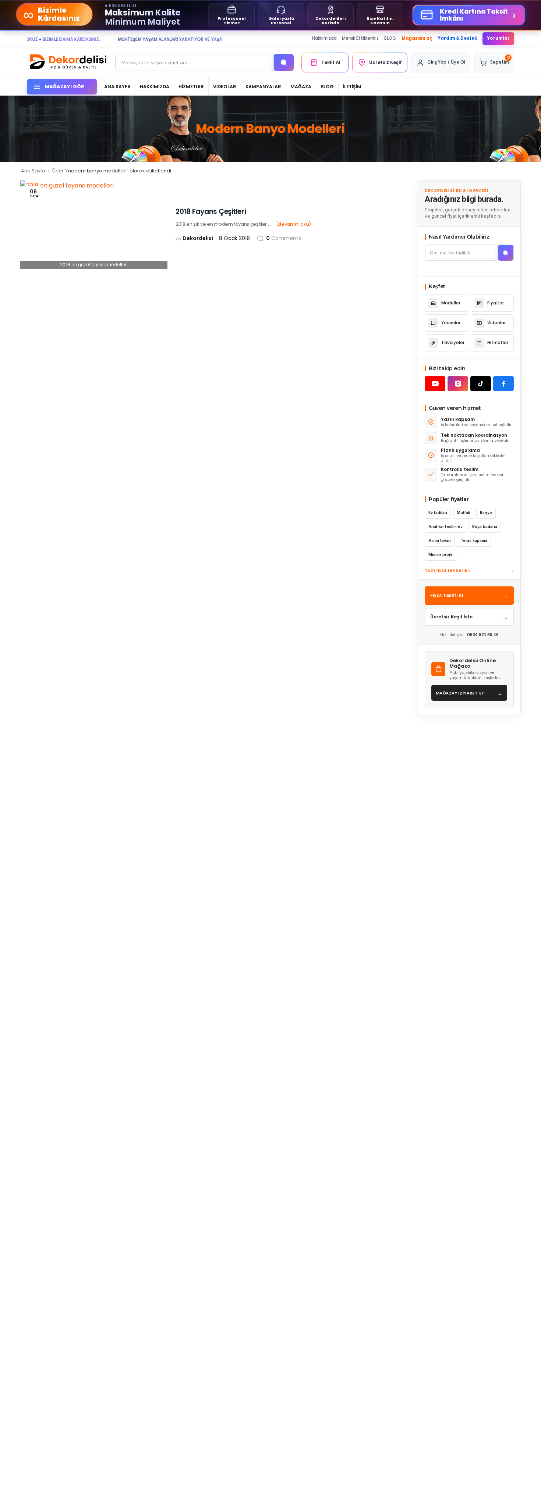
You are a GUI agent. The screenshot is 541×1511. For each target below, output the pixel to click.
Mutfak (463, 512)
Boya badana (484, 526)
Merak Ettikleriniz (360, 38)
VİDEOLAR (224, 86)
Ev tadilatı (437, 512)
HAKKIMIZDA (154, 86)
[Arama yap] (284, 62)
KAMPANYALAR (263, 86)
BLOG (390, 38)
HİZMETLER (191, 86)
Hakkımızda (324, 38)
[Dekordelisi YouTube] (435, 383)
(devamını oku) (293, 224)
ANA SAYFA (117, 86)
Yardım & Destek (457, 38)
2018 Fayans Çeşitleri (211, 212)
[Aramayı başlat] (505, 253)
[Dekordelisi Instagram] (458, 383)
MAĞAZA (300, 86)
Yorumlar (498, 38)
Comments (283, 238)
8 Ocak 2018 (234, 238)
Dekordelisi (198, 238)
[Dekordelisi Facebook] (503, 383)
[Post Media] (93, 225)
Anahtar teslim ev (445, 526)
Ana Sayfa (33, 170)
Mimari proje (440, 554)
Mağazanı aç (417, 38)
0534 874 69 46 (483, 634)
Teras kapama (473, 540)
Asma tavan (439, 540)
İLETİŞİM (352, 86)
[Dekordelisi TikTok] (480, 383)
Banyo (486, 512)
